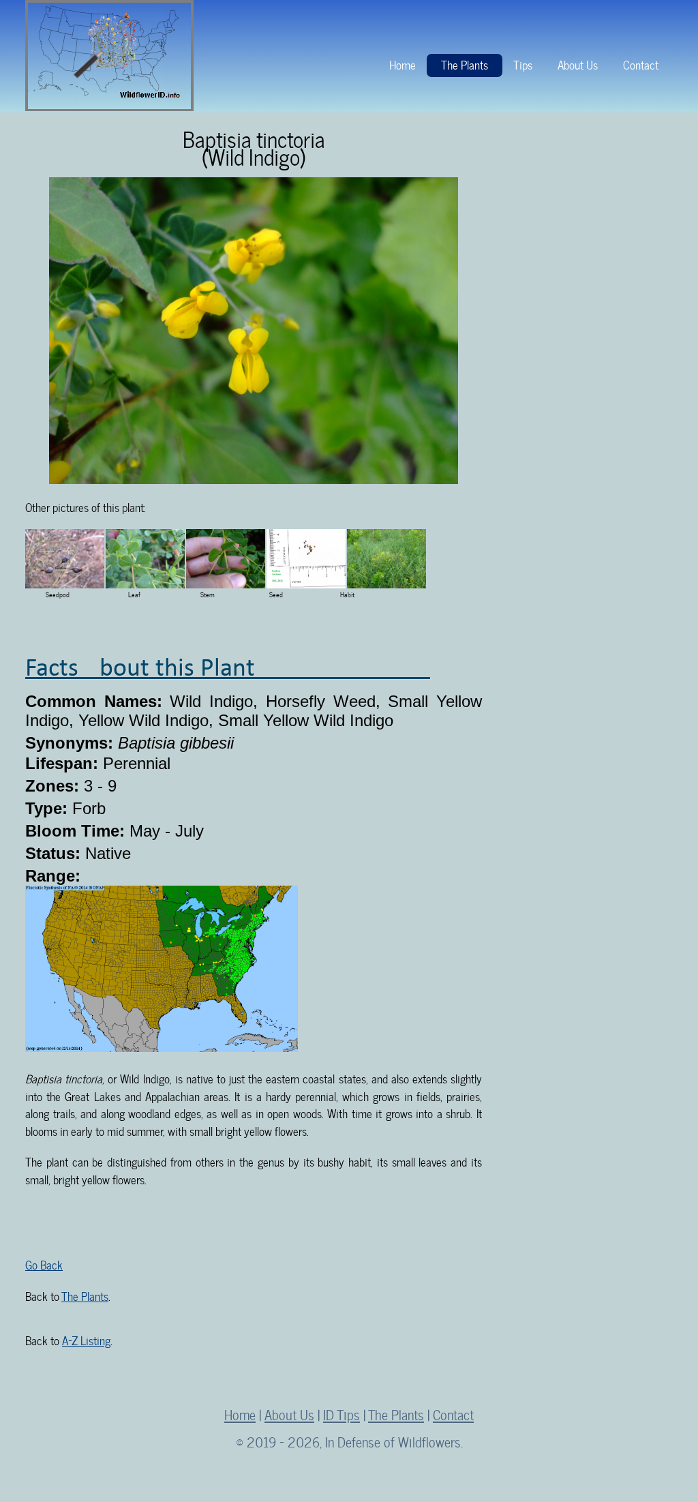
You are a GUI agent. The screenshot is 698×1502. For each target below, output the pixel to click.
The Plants (464, 63)
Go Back (44, 1263)
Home (402, 63)
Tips (522, 63)
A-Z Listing (86, 1339)
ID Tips (341, 1413)
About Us (578, 63)
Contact (640, 63)
